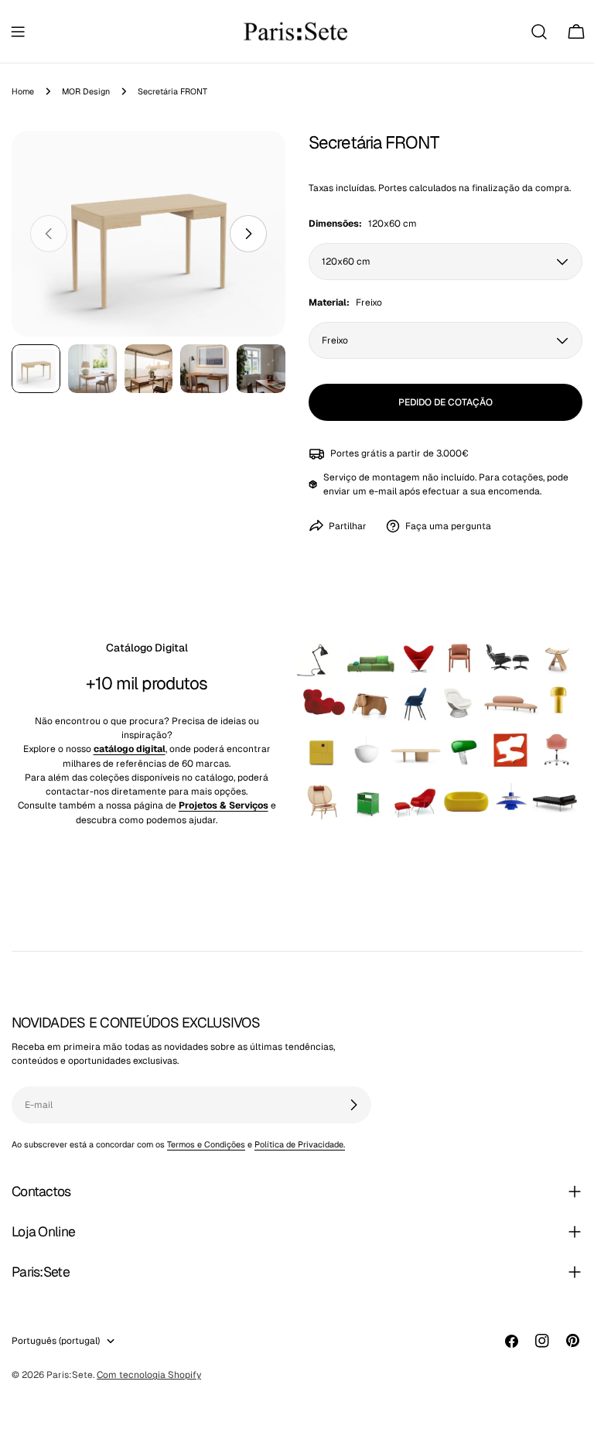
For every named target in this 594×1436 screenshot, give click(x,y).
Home (23, 91)
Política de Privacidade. (299, 1144)
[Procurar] (539, 31)
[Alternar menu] (17, 31)
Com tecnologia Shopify (149, 1375)
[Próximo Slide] (248, 233)
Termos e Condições (206, 1144)
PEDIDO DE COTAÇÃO (445, 402)
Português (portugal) (56, 1341)
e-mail (383, 491)
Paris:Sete (69, 1375)
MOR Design (86, 91)
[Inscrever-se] (353, 1105)
